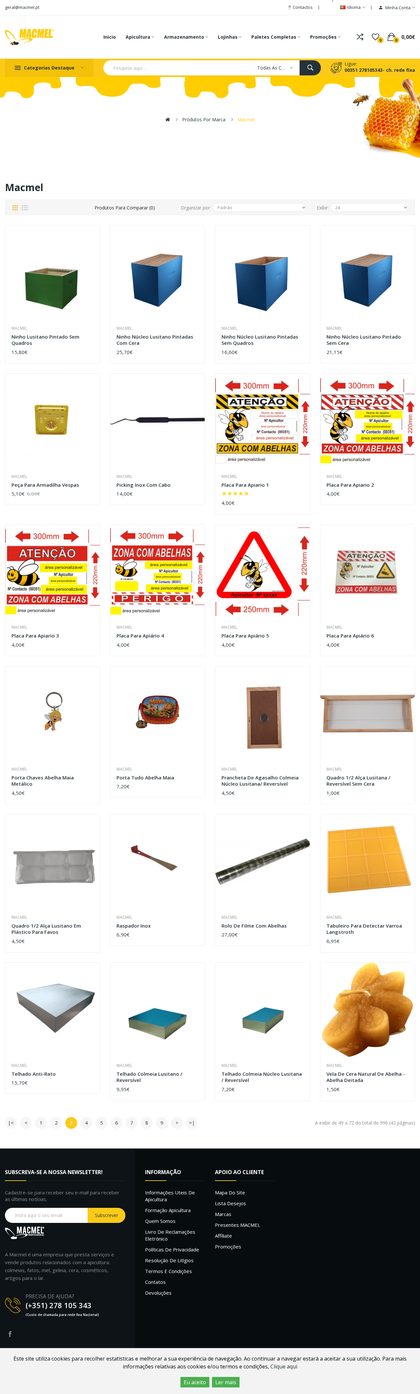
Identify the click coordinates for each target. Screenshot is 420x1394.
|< (11, 1122)
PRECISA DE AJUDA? (50, 1296)
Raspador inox (133, 926)
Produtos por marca (203, 119)
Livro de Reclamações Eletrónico (170, 1235)
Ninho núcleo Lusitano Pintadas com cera (154, 340)
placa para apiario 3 (35, 636)
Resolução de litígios (169, 1260)
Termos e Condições (168, 1271)
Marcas (223, 1214)
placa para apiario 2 (350, 485)
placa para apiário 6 (350, 636)
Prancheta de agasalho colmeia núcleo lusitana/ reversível (260, 781)
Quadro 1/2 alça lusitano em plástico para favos (46, 929)
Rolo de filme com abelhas (254, 926)
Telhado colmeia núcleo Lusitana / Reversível (261, 1077)
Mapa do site (230, 1192)
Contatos (155, 1282)
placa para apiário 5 (245, 636)
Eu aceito (195, 1382)
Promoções (228, 1246)
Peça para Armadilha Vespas (45, 485)
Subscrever (106, 1215)
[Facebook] (10, 1334)
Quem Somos (160, 1221)
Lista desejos (230, 1203)
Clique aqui (283, 1366)
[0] (375, 37)
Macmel (246, 119)
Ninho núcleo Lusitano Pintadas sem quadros (259, 340)
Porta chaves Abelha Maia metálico (42, 781)
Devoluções (158, 1292)
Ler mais (225, 1382)
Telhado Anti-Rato (33, 1074)
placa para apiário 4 (140, 636)
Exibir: (323, 208)
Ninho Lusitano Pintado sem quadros (45, 340)
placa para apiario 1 (245, 485)
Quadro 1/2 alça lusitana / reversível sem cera (358, 781)
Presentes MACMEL (237, 1225)
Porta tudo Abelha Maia (145, 778)
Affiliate (223, 1235)
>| (192, 1122)
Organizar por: (196, 208)
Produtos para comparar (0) (124, 208)
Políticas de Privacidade (172, 1249)
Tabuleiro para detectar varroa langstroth (364, 929)
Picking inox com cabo (143, 485)
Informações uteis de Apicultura (170, 1196)
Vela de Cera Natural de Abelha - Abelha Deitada (365, 1077)
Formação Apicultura (168, 1210)
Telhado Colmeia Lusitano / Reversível (149, 1077)
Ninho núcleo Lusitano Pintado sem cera (363, 340)
